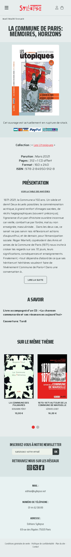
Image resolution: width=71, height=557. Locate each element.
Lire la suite (35, 280)
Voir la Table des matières (35, 191)
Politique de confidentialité (43, 543)
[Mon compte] (56, 9)
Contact (36, 547)
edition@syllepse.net (35, 491)
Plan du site (60, 543)
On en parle (20, 18)
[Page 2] (37, 427)
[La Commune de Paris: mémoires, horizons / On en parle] (35, 80)
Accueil (5, 18)
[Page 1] (33, 427)
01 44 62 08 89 (35, 507)
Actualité (11, 18)
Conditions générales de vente (17, 543)
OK (55, 451)
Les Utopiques (43, 145)
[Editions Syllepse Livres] (30, 8)
